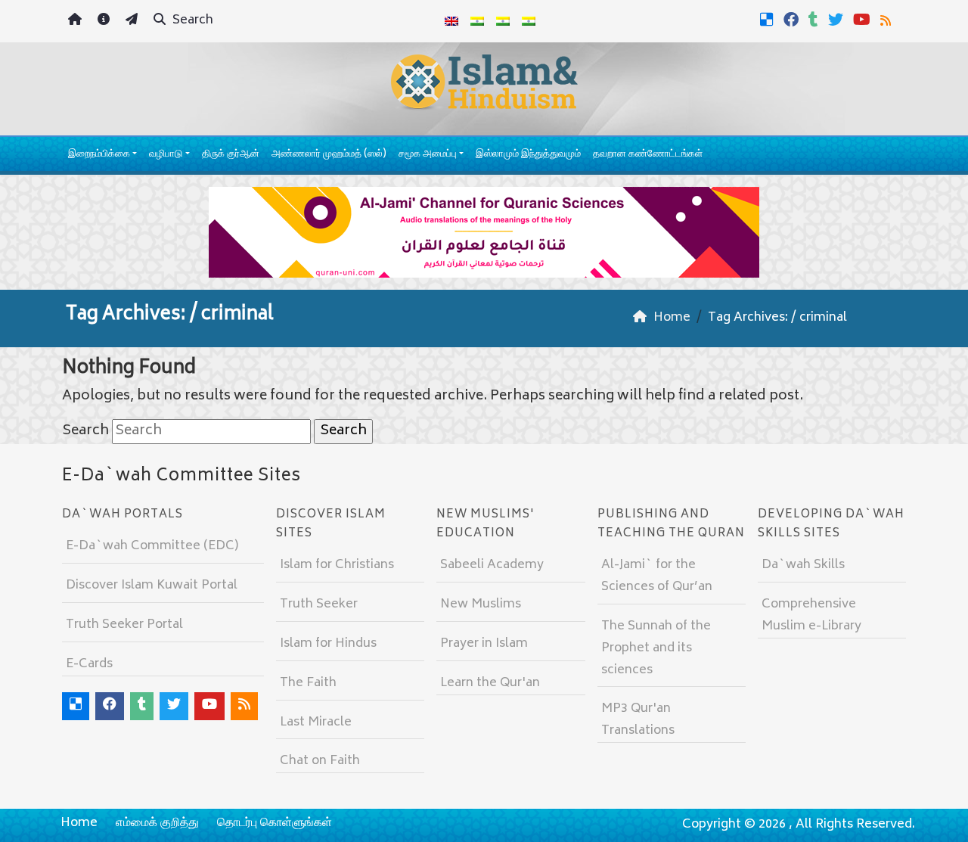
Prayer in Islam (484, 643)
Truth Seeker (319, 604)
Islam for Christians (337, 565)
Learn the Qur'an (490, 683)
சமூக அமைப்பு (428, 154)
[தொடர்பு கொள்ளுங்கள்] (133, 21)
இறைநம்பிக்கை (99, 154)
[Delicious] (768, 20)
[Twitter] (837, 20)
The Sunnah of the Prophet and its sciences (656, 648)
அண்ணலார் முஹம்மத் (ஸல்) (328, 154)
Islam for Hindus (328, 643)
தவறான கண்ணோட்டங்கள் (648, 154)
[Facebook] (792, 20)
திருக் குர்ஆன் (230, 154)
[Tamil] (528, 21)
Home (79, 823)
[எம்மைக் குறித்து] (105, 21)
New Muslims (480, 604)
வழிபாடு (165, 154)
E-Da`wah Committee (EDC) (152, 546)
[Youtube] (863, 20)
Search (191, 20)
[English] (451, 21)
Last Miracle (316, 722)
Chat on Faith (320, 761)
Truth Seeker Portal (124, 624)
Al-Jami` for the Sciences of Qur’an (656, 576)
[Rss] (887, 20)
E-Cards (89, 664)
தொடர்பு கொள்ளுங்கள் (274, 823)
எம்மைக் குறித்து (157, 823)
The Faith (308, 683)
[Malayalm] (477, 21)
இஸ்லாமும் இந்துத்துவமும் (528, 154)
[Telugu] (503, 21)
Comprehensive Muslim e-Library (811, 615)
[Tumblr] (815, 20)
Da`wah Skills (803, 565)
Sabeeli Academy (492, 565)
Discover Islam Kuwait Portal (151, 585)
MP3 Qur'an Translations (638, 719)
